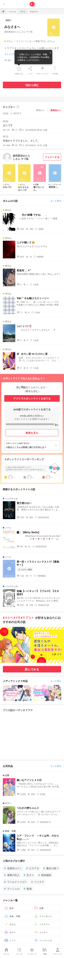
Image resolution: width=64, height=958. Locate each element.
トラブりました (13, 54)
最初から (40, 110)
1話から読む (32, 85)
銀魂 (28, 888)
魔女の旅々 (51, 868)
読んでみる (32, 669)
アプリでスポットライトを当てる (32, 398)
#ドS (17, 617)
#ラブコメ (27, 617)
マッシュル (12, 888)
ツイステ (37, 881)
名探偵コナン (13, 868)
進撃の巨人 (12, 875)
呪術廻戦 (44, 875)
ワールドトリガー (15, 881)
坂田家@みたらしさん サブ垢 (18, 31)
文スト (29, 875)
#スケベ (8, 617)
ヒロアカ (32, 868)
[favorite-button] (19, 68)
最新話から (55, 110)
